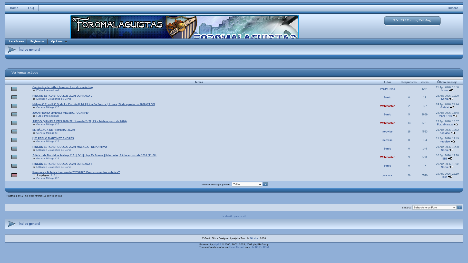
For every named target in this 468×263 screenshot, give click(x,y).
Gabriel (444, 107)
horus (444, 90)
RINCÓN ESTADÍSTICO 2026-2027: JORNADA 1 (62, 163)
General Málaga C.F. (47, 107)
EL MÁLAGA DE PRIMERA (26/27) (53, 129)
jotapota (387, 175)
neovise (387, 131)
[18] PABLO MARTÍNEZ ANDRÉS (53, 138)
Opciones (57, 41)
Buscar (453, 8)
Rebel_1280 (445, 115)
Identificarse (16, 41)
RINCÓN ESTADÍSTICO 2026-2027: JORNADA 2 (62, 95)
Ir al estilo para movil (234, 216)
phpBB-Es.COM (260, 247)
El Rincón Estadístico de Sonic (53, 98)
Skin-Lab (254, 238)
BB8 (444, 158)
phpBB (217, 244)
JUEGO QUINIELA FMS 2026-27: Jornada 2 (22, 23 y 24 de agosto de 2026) (79, 121)
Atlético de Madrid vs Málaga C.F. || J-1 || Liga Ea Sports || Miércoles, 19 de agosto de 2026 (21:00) (94, 155)
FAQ (31, 8)
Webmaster (387, 105)
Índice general (29, 49)
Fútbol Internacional (47, 90)
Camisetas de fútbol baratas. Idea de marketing (62, 87)
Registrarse (37, 41)
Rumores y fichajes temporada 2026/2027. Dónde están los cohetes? (76, 172)
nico (444, 176)
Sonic (387, 97)
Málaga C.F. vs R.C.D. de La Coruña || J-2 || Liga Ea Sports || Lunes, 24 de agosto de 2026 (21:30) (93, 104)
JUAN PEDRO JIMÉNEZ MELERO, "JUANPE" (60, 112)
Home (14, 8)
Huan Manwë (236, 247)
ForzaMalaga (445, 124)
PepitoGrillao (387, 88)
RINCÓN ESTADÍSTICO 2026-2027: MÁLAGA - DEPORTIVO (69, 146)
